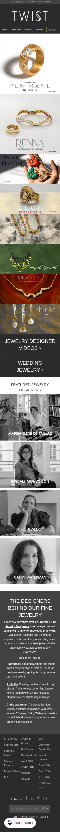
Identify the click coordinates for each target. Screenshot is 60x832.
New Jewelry (27, 749)
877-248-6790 (10, 739)
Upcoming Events (29, 755)
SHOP (52, 29)
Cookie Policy (45, 771)
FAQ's (6, 777)
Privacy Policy (45, 765)
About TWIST (27, 761)
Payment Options (12, 771)
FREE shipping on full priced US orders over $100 (30, 2)
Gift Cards (25, 779)
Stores (41, 739)
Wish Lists (25, 773)
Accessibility (44, 777)
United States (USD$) (32, 816)
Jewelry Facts (27, 767)
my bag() (39, 29)
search (29, 29)
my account (6, 29)
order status (17, 29)
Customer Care (11, 745)
